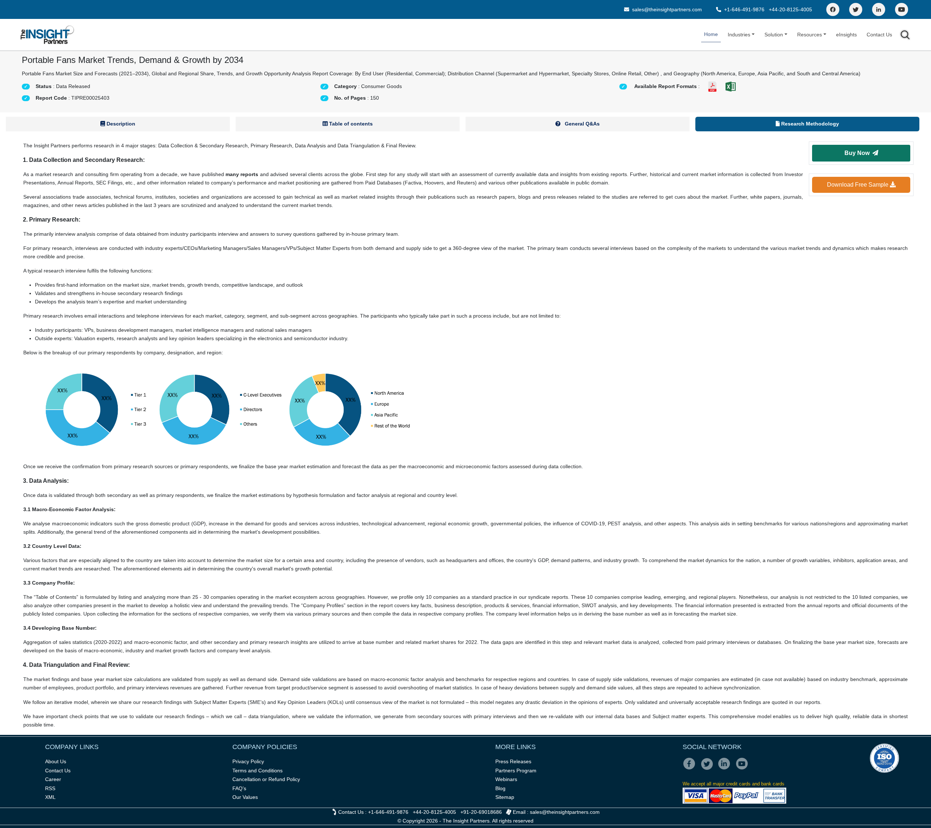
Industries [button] (739, 34)
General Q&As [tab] (581, 124)
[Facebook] (832, 9)
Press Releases (513, 761)
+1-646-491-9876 (744, 9)
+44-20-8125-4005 (790, 9)
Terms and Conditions (257, 770)
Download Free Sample (858, 185)
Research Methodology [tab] (809, 124)
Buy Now (858, 153)
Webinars (506, 779)
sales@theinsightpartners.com (666, 9)
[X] (709, 769)
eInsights (846, 34)
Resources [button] (809, 34)
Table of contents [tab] (350, 124)
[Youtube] (743, 769)
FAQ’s (239, 788)
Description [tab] (120, 124)
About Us (55, 761)
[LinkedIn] (878, 9)
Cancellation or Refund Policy (266, 779)
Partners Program (515, 770)
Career (53, 779)
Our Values (245, 797)
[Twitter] (855, 9)
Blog (500, 788)
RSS (50, 788)
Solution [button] (773, 34)
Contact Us (879, 34)
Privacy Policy (248, 761)
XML (50, 797)
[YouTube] (901, 9)
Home (711, 34)
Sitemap (504, 797)
